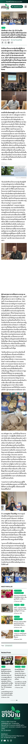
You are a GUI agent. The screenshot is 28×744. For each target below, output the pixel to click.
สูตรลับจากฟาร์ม (18, 619)
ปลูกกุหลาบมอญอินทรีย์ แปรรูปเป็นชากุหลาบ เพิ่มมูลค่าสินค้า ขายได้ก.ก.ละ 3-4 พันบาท (20, 598)
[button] (11, 700)
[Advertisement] (14, 275)
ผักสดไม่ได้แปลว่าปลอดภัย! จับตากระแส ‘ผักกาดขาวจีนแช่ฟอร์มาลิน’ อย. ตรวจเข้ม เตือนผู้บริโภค (20, 674)
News (3, 28)
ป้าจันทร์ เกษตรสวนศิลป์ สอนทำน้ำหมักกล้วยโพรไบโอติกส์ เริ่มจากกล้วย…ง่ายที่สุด (20, 624)
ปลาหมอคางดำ (8, 645)
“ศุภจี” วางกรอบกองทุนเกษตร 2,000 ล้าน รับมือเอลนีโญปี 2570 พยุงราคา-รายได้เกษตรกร (20, 610)
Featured (17, 605)
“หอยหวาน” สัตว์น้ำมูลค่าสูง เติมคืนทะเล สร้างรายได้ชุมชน (20, 635)
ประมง (22, 631)
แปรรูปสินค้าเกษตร (19, 593)
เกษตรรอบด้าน (18, 590)
